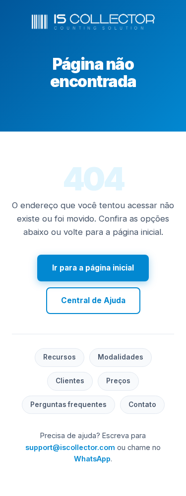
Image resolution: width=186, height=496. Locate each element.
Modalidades (120, 357)
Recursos (59, 357)
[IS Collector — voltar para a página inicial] (93, 22)
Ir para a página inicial (93, 267)
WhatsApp (92, 458)
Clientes (70, 381)
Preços (118, 381)
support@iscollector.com (70, 447)
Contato (142, 404)
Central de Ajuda (93, 300)
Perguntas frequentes (68, 404)
